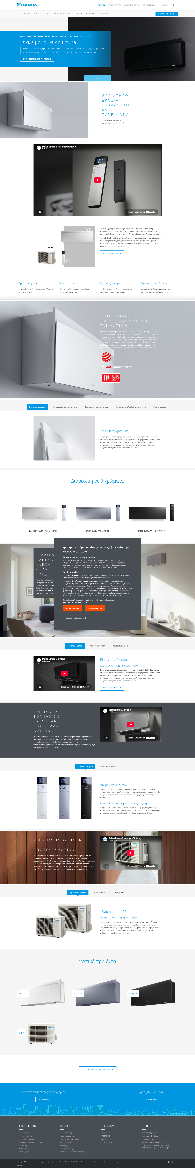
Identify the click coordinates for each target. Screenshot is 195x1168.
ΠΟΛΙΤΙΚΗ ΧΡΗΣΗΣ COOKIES (68, 1162)
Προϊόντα (78, 14)
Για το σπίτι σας (66, 1133)
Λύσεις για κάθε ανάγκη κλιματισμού (34, 14)
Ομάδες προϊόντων (61, 14)
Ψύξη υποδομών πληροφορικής (72, 1152)
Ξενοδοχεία (64, 1145)
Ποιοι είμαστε (24, 1133)
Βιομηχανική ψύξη (67, 1149)
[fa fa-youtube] (173, 1162)
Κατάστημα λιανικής (67, 1136)
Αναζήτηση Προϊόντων (150, 1133)
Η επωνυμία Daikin (26, 1136)
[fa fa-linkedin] (169, 1162)
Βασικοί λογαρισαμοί (108, 1142)
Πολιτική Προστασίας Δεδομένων (90, 1162)
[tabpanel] (97, 439)
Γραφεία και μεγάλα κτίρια (69, 1139)
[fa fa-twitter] (165, 1162)
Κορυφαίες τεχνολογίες (28, 1139)
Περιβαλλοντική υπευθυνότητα (30, 1142)
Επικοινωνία (105, 1133)
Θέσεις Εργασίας (25, 1152)
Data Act (19, 1165)
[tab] (37, 407)
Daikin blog (104, 14)
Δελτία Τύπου (24, 1149)
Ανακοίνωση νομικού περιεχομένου (44, 1162)
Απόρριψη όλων (95, 608)
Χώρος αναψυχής (66, 1142)
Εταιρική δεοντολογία (111, 1162)
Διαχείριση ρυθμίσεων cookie (76, 618)
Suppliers (104, 1139)
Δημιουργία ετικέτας (149, 1139)
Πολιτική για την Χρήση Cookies (76, 602)
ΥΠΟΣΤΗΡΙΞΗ (91, 14)
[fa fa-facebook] (162, 1162)
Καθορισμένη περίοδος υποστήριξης (155, 1142)
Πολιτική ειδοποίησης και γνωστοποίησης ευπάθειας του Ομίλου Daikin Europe (157, 1146)
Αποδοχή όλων (72, 608)
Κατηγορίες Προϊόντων (150, 1136)
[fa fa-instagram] (176, 1162)
